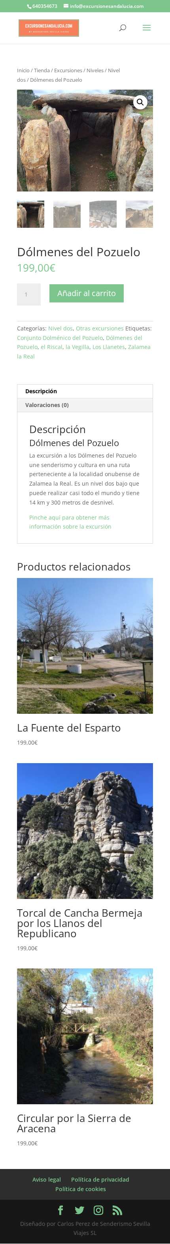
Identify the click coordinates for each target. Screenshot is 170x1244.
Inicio (23, 70)
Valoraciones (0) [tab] (47, 405)
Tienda (42, 70)
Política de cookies (80, 1189)
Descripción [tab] (41, 391)
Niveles (95, 70)
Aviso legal (46, 1179)
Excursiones (68, 70)
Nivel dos (60, 328)
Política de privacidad (100, 1179)
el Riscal (51, 347)
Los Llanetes (109, 347)
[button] (140, 102)
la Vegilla (77, 347)
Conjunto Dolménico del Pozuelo (60, 337)
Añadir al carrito (86, 293)
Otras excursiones (100, 328)
